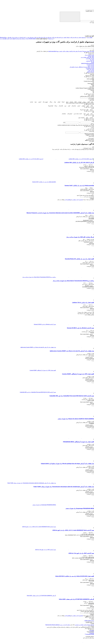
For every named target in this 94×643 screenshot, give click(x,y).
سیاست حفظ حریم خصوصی (81, 624)
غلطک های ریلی (3, 38)
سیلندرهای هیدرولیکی (38, 37)
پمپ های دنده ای (15, 37)
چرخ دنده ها (50, 38)
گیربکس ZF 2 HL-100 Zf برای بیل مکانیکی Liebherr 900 (79, 162)
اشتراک (91, 198)
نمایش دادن (91, 138)
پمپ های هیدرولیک (74, 37)
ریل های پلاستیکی (23, 37)
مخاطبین (86, 620)
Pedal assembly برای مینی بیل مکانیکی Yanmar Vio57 (79, 185)
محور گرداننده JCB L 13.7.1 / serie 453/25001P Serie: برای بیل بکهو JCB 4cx (73, 530)
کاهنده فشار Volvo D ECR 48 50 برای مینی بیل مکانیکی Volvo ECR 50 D (74, 576)
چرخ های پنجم (23, 38)
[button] (47, 29)
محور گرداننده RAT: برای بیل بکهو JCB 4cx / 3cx (81, 553)
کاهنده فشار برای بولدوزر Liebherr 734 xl (83, 302)
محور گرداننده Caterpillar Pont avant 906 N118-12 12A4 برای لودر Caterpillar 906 (71, 395)
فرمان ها (17, 38)
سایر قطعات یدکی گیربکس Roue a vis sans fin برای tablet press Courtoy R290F (72, 351)
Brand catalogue (56, 624)
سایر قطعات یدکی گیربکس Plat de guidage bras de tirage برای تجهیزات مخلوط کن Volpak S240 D (67, 463)
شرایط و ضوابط (90, 624)
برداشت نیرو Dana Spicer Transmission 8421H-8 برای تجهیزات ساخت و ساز (73, 280)
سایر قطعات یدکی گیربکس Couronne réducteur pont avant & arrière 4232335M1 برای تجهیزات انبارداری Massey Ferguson (60, 212)
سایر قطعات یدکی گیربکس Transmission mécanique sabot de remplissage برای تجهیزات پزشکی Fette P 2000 (64, 486)
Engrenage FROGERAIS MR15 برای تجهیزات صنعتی (79, 508)
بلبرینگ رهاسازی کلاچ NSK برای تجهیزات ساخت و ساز (80, 237)
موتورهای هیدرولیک (47, 37)
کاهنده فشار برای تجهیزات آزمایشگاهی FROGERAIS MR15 (78, 441)
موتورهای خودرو (30, 37)
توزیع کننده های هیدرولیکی (57, 37)
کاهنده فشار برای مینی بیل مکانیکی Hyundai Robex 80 (79, 259)
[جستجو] (70, 17)
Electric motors (32, 38)
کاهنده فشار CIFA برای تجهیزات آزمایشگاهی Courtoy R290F (78, 374)
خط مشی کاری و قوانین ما (77, 199)
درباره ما (92, 620)
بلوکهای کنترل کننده (11, 38)
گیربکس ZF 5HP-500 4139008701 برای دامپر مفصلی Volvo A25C (76, 599)
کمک (89, 620)
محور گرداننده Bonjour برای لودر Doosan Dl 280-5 (80, 328)
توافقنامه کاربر (67, 199)
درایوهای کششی (66, 37)
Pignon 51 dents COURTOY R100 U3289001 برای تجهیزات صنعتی (76, 418)
